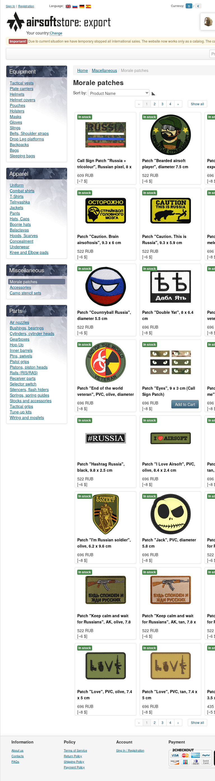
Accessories (20, 287)
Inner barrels (21, 350)
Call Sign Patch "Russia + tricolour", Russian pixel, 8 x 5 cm (104, 167)
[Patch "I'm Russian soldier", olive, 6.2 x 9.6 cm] (105, 513)
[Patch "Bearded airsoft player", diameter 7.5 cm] (170, 134)
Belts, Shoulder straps (29, 133)
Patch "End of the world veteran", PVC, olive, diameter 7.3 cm (105, 394)
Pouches (17, 105)
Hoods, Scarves (24, 235)
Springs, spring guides (29, 395)
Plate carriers (21, 88)
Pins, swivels (21, 356)
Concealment (21, 241)
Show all (197, 103)
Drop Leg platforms (27, 139)
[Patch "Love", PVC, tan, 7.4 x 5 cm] (170, 665)
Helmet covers (22, 99)
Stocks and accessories (31, 400)
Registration (26, 6)
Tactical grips (21, 406)
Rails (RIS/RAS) (24, 372)
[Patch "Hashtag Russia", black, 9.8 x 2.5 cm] (105, 437)
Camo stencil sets (25, 293)
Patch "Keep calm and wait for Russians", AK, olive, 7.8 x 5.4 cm (104, 622)
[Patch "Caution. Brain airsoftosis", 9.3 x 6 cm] (105, 210)
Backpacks (19, 144)
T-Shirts (17, 196)
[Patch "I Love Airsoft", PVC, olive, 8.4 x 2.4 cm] (170, 437)
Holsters (17, 111)
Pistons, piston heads (29, 367)
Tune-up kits (21, 412)
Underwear (19, 246)
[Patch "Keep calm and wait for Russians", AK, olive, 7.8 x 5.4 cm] (105, 589)
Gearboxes (19, 339)
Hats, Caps (19, 218)
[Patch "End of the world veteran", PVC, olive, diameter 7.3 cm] (105, 361)
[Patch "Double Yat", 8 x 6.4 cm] (170, 286)
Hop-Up (17, 344)
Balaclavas (19, 230)
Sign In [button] (10, 6)
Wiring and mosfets (27, 417)
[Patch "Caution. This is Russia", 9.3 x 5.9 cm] (170, 210)
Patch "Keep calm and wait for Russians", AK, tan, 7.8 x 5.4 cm (169, 622)
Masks (15, 116)
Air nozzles (19, 322)
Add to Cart (185, 404)
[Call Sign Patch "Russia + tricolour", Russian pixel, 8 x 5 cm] (105, 134)
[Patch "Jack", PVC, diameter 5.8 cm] (170, 513)
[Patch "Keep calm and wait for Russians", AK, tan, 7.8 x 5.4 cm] (170, 589)
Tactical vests (22, 83)
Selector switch (23, 384)
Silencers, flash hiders (29, 389)
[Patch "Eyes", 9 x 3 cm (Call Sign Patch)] (170, 361)
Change (56, 33)
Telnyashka (20, 202)
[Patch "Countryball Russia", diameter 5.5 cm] (105, 286)
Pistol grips (19, 361)
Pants (15, 213)
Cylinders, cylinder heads (32, 333)
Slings (15, 127)
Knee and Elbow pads (29, 252)
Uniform (17, 185)
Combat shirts (22, 190)
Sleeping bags (22, 155)
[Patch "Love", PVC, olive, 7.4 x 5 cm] (105, 665)
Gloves (16, 122)
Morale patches (23, 281)
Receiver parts (23, 378)
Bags (14, 150)
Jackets (16, 207)
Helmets (17, 94)
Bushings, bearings (27, 328)
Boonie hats (20, 224)
